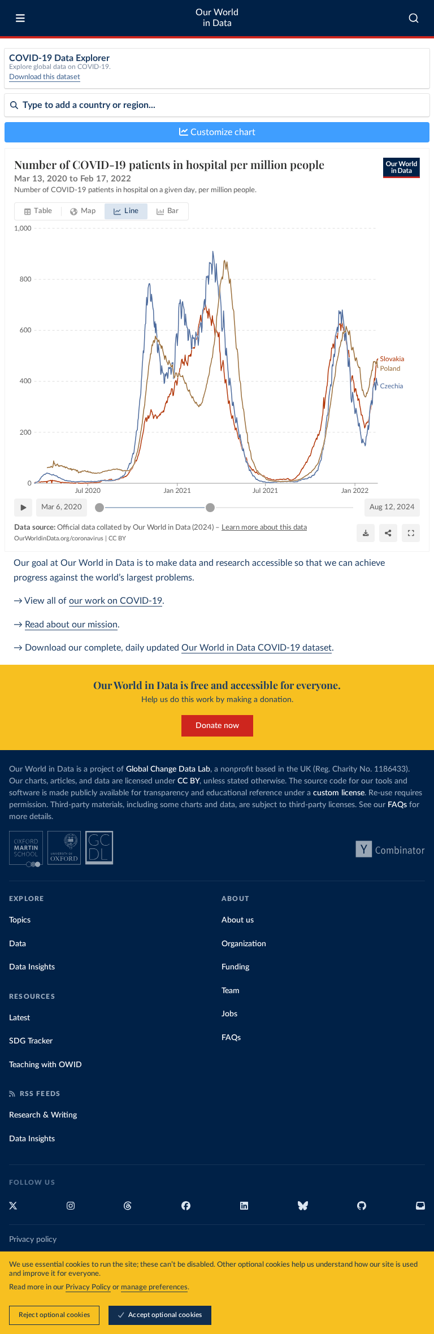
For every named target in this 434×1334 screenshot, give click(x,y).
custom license (338, 793)
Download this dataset (44, 77)
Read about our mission (71, 624)
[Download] (366, 533)
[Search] (414, 18)
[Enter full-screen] (411, 533)
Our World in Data (217, 18)
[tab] (38, 211)
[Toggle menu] (20, 18)
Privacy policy (33, 1240)
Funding (235, 967)
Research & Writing (43, 1115)
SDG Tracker (31, 1041)
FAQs (397, 805)
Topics (20, 920)
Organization (244, 944)
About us (238, 920)
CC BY (117, 538)
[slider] (99, 507)
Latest (19, 1018)
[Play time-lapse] (23, 508)
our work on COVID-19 (115, 600)
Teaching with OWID (45, 1065)
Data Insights (32, 967)
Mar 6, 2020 (61, 507)
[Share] (388, 533)
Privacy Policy (88, 1287)
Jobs (229, 1014)
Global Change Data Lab (168, 769)
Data (17, 944)
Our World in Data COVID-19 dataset (256, 647)
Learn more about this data (264, 527)
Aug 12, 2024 (392, 507)
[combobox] (414, 18)
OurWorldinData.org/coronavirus (58, 538)
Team (231, 991)
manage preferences (154, 1287)
